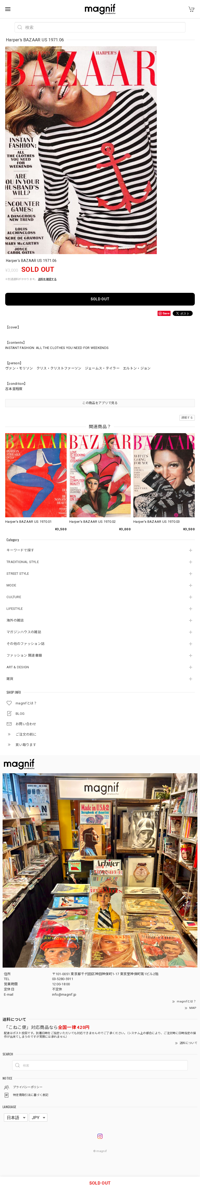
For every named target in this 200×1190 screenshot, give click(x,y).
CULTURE (14, 597)
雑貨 (10, 679)
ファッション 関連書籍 (24, 655)
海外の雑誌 (15, 620)
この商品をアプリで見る (99, 403)
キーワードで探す (20, 550)
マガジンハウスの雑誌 (24, 632)
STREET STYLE (18, 574)
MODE (11, 585)
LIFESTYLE (15, 609)
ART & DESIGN (18, 667)
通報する (187, 417)
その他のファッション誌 (26, 644)
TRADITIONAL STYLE (23, 562)
